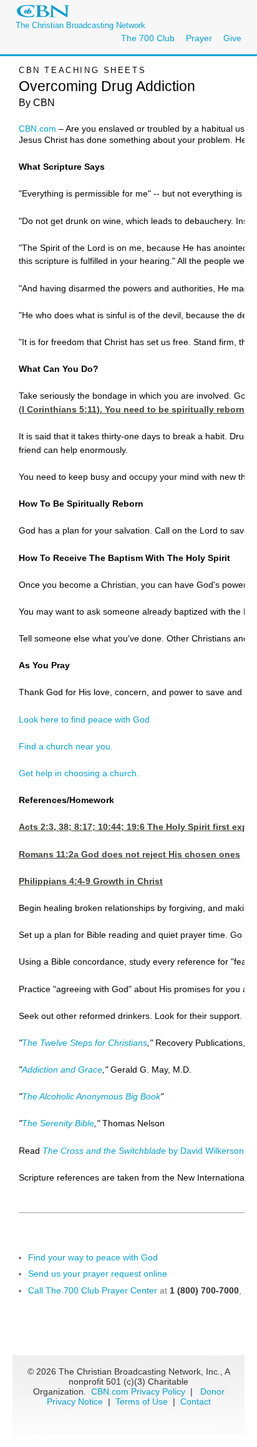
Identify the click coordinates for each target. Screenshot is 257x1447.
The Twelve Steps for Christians (84, 1043)
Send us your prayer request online (97, 1274)
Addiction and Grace (62, 1069)
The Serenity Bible (58, 1123)
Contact (195, 1401)
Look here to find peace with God (84, 719)
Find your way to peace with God (93, 1257)
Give (232, 38)
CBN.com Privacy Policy (138, 1391)
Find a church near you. (66, 746)
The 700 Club (148, 38)
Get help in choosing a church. (79, 773)
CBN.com (37, 129)
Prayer (199, 38)
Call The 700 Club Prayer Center (92, 1290)
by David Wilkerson (143, 1151)
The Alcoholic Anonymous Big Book (91, 1096)
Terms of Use (142, 1401)
